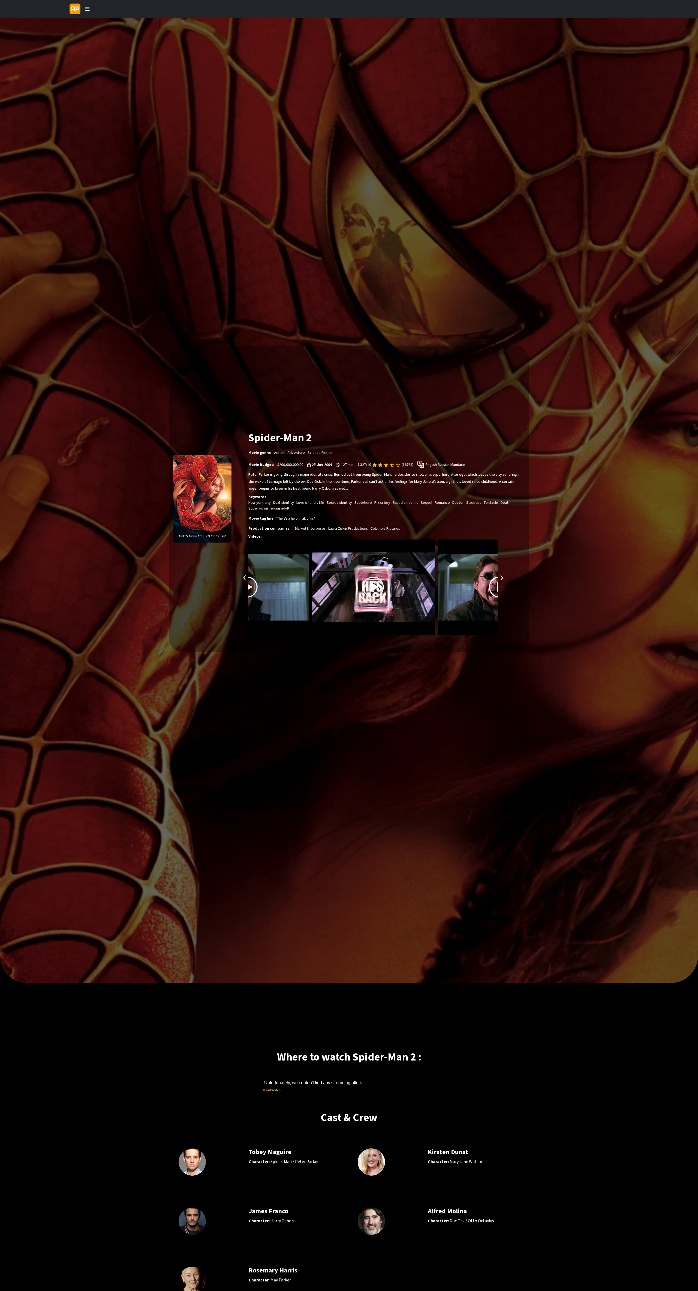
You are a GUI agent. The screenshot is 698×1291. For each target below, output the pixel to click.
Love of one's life (310, 502)
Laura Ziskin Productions (348, 528)
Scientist (473, 502)
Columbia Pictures (385, 528)
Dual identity (283, 502)
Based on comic (405, 502)
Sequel (426, 502)
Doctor (458, 502)
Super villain (258, 508)
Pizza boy (382, 502)
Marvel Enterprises (310, 528)
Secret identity (339, 502)
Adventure (296, 453)
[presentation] (245, 577)
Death (505, 502)
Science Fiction (320, 453)
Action (279, 453)
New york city (259, 502)
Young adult (280, 508)
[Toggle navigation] (87, 9)
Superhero (363, 502)
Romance (442, 502)
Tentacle (490, 502)
